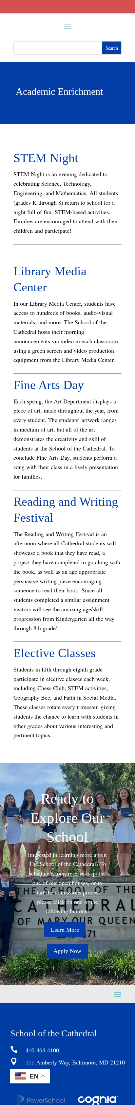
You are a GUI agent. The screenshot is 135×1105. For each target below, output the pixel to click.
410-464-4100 (42, 1050)
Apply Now (67, 951)
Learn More (65, 929)
